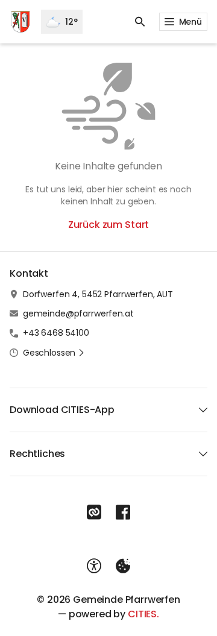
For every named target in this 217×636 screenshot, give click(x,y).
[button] (54, 353)
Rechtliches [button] (37, 454)
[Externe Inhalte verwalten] (123, 566)
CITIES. (143, 614)
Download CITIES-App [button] (62, 410)
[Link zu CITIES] (94, 512)
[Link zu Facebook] (123, 512)
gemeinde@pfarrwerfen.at (78, 313)
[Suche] (139, 21)
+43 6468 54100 (56, 333)
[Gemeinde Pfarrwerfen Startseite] (20, 22)
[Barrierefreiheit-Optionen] (94, 566)
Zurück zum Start (108, 224)
